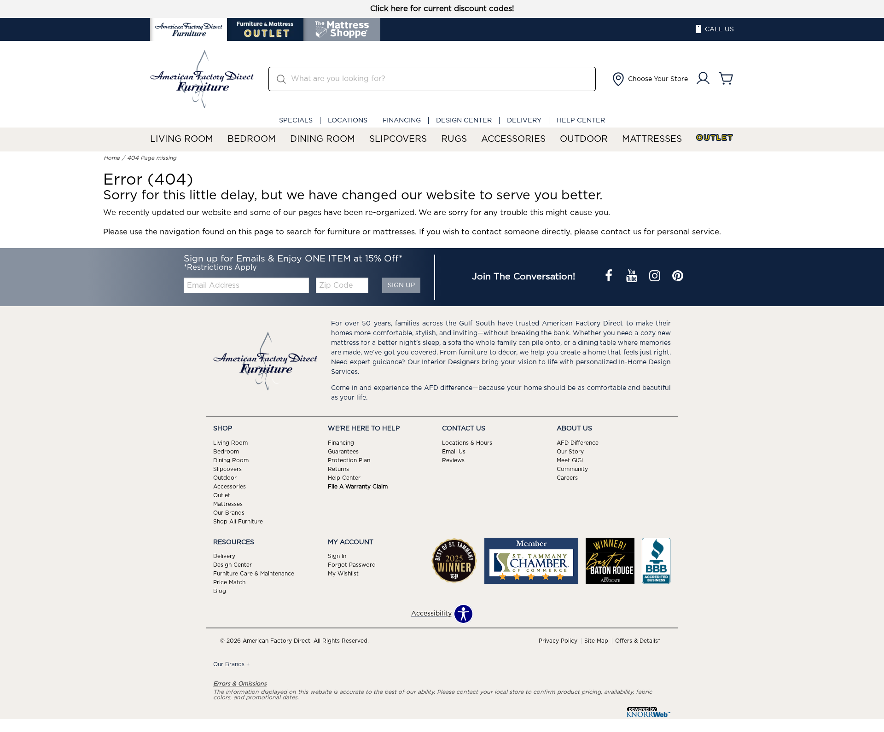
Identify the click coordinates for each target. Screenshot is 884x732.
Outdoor (584, 139)
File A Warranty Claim (358, 486)
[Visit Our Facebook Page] (609, 277)
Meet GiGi (570, 460)
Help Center (581, 120)
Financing (402, 120)
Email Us (453, 451)
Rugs (454, 139)
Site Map (596, 641)
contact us (621, 232)
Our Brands (228, 512)
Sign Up (401, 285)
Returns (338, 469)
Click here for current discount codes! (442, 8)
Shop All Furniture (238, 521)
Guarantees (343, 451)
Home (112, 158)
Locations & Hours (467, 443)
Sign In (337, 556)
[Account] (703, 78)
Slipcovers (398, 139)
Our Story (570, 451)
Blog (219, 591)
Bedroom (251, 139)
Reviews (453, 460)
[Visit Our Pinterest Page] (677, 277)
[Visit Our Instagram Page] (655, 277)
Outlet (715, 137)
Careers (567, 478)
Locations (347, 120)
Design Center (464, 120)
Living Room (181, 139)
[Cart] (726, 78)
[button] (649, 79)
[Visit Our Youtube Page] (632, 277)
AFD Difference (578, 443)
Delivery (524, 120)
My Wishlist (343, 573)
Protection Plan (349, 460)
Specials (296, 120)
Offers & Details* (637, 641)
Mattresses (652, 139)
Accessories (513, 139)
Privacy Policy (558, 641)
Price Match (229, 582)
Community (572, 469)
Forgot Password (352, 565)
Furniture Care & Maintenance (253, 573)
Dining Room (322, 139)
